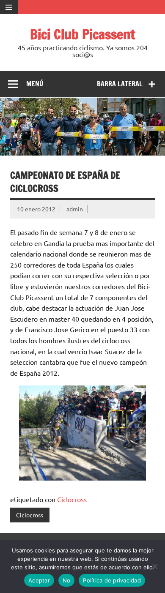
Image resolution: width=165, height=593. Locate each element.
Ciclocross (72, 499)
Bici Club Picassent (82, 34)
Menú (34, 83)
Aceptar (39, 580)
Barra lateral (120, 83)
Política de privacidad (112, 580)
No (67, 580)
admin (74, 209)
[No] (154, 566)
